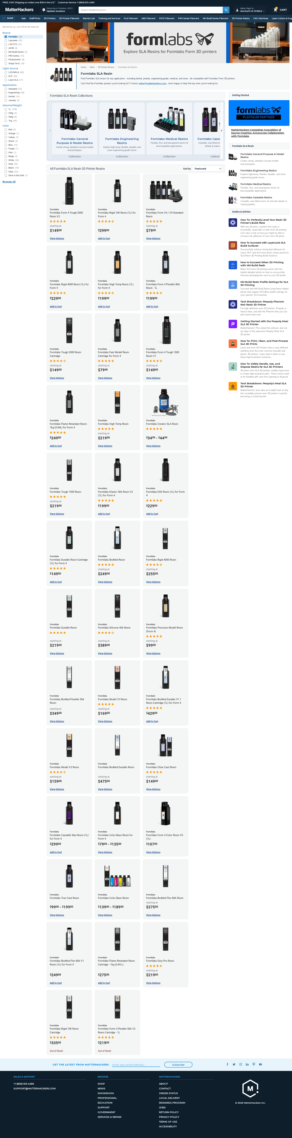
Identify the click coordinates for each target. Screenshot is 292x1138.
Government (106, 1112)
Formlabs (15, 36)
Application (10, 85)
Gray (13, 164)
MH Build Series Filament (215, 18)
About (163, 1083)
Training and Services (109, 18)
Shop (101, 1083)
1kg (12, 120)
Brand (6, 32)
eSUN (13, 48)
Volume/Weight (12, 105)
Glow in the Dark (18, 175)
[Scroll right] (221, 130)
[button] (57, 10)
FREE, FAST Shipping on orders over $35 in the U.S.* (29, 2)
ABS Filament (148, 18)
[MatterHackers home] (19, 10)
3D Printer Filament (69, 18)
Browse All (9, 181)
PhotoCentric (16, 59)
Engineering (16, 92)
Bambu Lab (89, 18)
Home (83, 67)
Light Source (10, 68)
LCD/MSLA (16, 72)
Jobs (162, 1107)
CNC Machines (260, 18)
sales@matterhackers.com (153, 83)
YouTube (260, 1064)
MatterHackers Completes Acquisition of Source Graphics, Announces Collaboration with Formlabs (257, 133)
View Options (57, 238)
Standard (15, 89)
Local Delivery (169, 1098)
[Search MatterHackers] (226, 10)
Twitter (234, 1064)
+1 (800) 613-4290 (85, 2)
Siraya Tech (16, 63)
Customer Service (67, 2)
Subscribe (178, 1064)
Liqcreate (15, 40)
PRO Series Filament (188, 18)
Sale (23, 18)
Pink (12, 152)
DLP (12, 76)
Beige (13, 156)
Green (13, 141)
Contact (165, 1088)
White (13, 160)
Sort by (187, 168)
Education (105, 1102)
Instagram (241, 1064)
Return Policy (169, 1112)
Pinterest (254, 1064)
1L (12, 109)
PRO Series (16, 56)
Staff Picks (34, 18)
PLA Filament (131, 18)
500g (12, 117)
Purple (13, 148)
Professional (107, 1098)
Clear (13, 171)
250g (12, 113)
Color (6, 125)
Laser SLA (15, 80)
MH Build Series (17, 52)
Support (104, 1107)
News (101, 1088)
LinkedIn (247, 1064)
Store (92, 67)
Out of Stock (56, 1051)
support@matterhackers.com (35, 1088)
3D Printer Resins (241, 18)
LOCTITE (15, 44)
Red (12, 129)
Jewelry (14, 100)
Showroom (106, 1093)
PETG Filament (166, 18)
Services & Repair (109, 1117)
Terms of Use (168, 1121)
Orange (13, 133)
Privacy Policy (169, 1117)
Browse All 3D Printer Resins (21, 27)
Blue (13, 145)
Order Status (168, 1093)
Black (13, 167)
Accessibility (168, 1126)
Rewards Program (172, 1102)
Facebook (227, 1064)
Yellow (13, 137)
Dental (14, 96)
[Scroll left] (50, 130)
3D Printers (49, 18)
